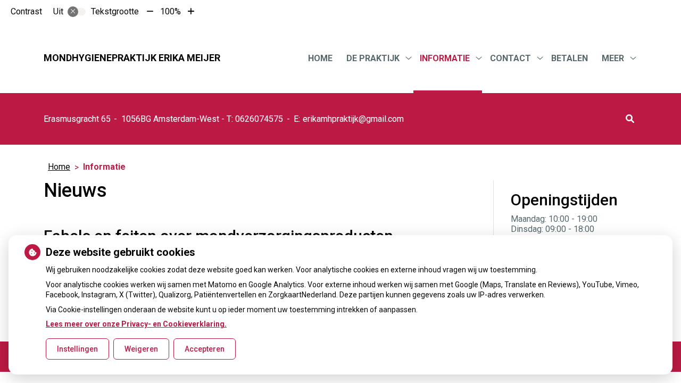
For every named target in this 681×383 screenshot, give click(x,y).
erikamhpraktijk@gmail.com (353, 119)
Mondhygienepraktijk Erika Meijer (132, 57)
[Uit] (77, 11)
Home (320, 58)
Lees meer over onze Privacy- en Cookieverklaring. (136, 324)
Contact (510, 58)
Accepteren (205, 349)
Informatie (445, 58)
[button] (629, 118)
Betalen (569, 58)
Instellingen (77, 349)
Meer (613, 58)
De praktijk (373, 58)
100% (170, 11)
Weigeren (141, 349)
